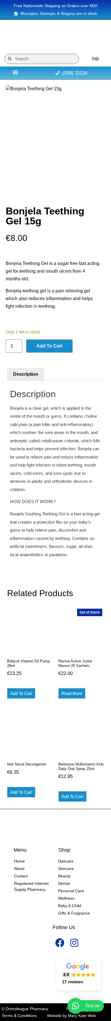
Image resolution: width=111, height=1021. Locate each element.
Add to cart (49, 345)
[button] (78, 974)
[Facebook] (60, 943)
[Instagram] (74, 943)
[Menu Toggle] (15, 72)
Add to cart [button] (21, 693)
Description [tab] (25, 374)
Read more (71, 693)
